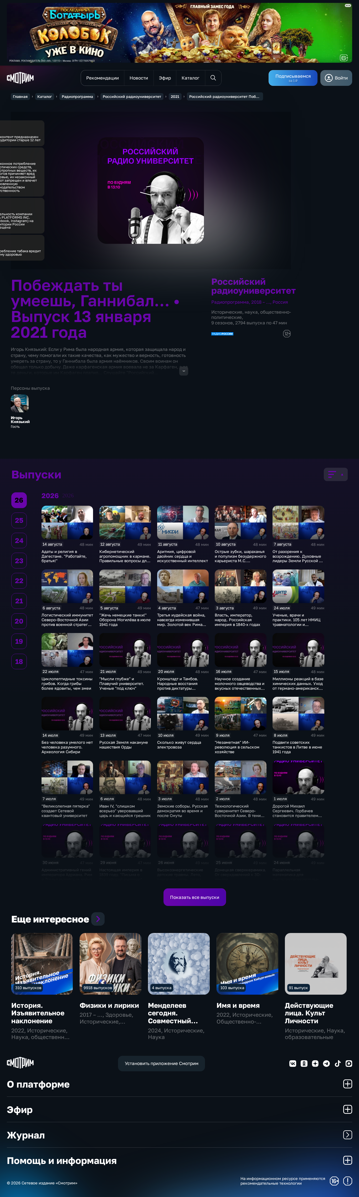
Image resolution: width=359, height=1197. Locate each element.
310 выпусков (28, 987)
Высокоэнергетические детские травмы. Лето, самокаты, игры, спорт (180, 874)
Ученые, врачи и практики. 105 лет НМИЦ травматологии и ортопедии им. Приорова (297, 622)
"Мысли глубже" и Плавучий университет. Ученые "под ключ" (121, 683)
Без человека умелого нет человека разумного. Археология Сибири (67, 747)
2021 (175, 96)
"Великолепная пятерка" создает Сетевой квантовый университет (66, 811)
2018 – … (260, 302)
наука (251, 312)
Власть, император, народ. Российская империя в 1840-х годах (237, 620)
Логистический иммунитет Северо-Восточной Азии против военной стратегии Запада (67, 622)
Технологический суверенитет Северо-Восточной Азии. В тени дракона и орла (238, 813)
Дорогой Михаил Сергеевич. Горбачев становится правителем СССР (295, 813)
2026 (68, 495)
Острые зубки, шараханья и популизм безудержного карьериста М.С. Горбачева (240, 558)
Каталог (44, 96)
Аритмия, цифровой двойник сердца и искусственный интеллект (182, 556)
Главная (20, 96)
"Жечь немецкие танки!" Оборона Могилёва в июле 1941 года (125, 620)
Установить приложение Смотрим (161, 1063)
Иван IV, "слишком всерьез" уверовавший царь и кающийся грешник (125, 811)
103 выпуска (232, 987)
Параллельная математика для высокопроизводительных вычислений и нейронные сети (298, 879)
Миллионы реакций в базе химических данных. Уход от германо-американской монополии (298, 685)
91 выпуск (298, 987)
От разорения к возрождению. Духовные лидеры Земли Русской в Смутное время (297, 558)
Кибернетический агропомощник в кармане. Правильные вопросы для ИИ (125, 558)
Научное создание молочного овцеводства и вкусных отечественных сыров (239, 685)
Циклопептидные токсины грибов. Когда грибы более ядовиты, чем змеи (67, 683)
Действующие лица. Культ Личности (309, 1013)
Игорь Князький (20, 420)
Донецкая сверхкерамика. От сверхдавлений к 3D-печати (240, 874)
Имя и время (238, 1005)
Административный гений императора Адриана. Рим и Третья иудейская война (67, 874)
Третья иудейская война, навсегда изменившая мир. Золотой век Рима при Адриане (181, 622)
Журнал (26, 1135)
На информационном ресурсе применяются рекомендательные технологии (282, 1180)
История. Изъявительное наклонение (37, 1013)
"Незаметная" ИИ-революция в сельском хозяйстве (237, 747)
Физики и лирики (109, 1005)
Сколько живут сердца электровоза (179, 744)
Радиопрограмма (77, 96)
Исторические (226, 312)
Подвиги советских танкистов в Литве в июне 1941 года (297, 747)
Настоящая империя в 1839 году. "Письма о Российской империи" (120, 874)
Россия (280, 302)
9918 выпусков (98, 987)
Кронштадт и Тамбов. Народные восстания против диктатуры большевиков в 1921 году (181, 685)
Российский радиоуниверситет (132, 96)
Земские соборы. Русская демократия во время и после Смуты (182, 811)
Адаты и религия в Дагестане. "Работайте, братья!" (64, 556)
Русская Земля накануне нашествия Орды (123, 744)
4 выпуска (161, 987)
